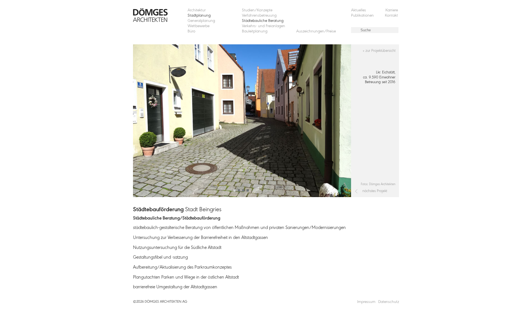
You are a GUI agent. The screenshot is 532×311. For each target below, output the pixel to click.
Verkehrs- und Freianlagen (263, 26)
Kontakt (391, 16)
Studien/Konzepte (257, 10)
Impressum (366, 302)
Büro (191, 31)
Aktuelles (358, 10)
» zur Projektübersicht (379, 51)
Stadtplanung (199, 16)
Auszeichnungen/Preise (316, 31)
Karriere (391, 10)
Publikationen (362, 16)
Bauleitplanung (254, 31)
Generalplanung (201, 21)
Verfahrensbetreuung (259, 16)
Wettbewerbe (198, 26)
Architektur (197, 10)
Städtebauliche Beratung (262, 21)
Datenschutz (388, 302)
